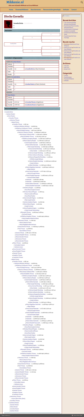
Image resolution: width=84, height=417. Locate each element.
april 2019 (66, 67)
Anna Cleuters (11, 95)
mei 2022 (66, 65)
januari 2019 (67, 69)
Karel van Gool (68, 47)
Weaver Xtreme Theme (78, 415)
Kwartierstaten (36, 9)
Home (11, 9)
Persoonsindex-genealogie (52, 9)
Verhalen (66, 9)
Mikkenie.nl (7, 415)
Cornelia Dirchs (16, 77)
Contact (74, 9)
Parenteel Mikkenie (22, 9)
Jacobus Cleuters (16, 61)
